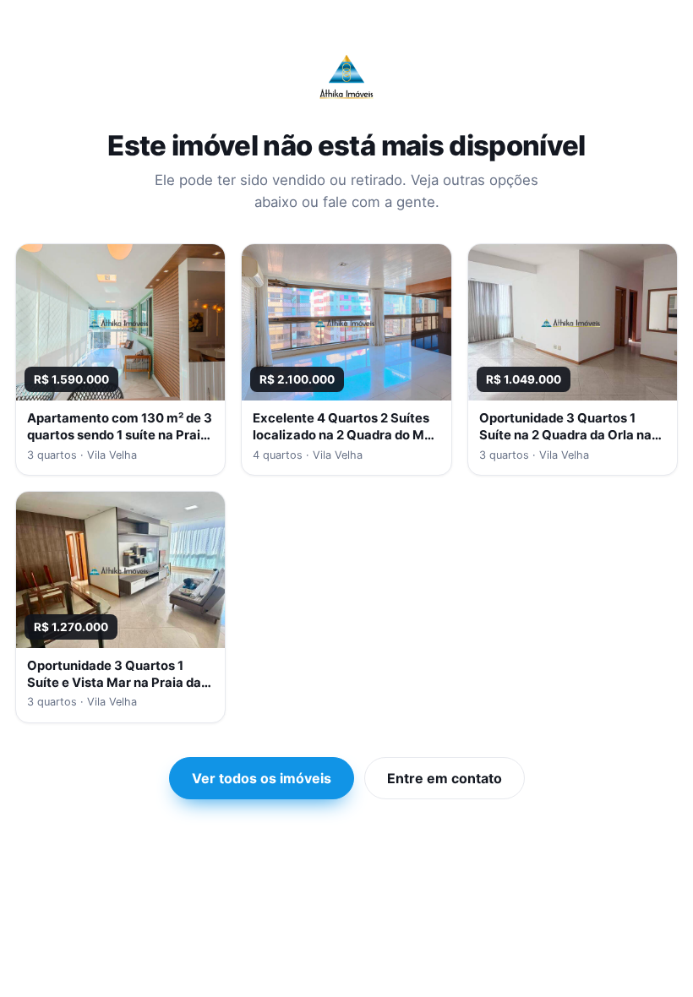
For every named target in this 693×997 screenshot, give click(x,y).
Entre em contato (444, 778)
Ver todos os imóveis (261, 778)
